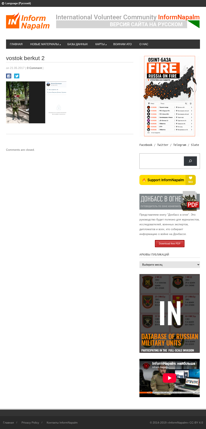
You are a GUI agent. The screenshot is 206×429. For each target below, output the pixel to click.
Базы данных (77, 44)
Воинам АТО (122, 44)
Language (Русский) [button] (18, 3)
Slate (195, 144)
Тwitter (162, 144)
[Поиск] (190, 161)
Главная (16, 44)
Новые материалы (44, 44)
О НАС (143, 44)
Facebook (145, 144)
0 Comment (34, 68)
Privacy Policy (30, 422)
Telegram (179, 144)
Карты (100, 44)
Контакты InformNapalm (62, 422)
